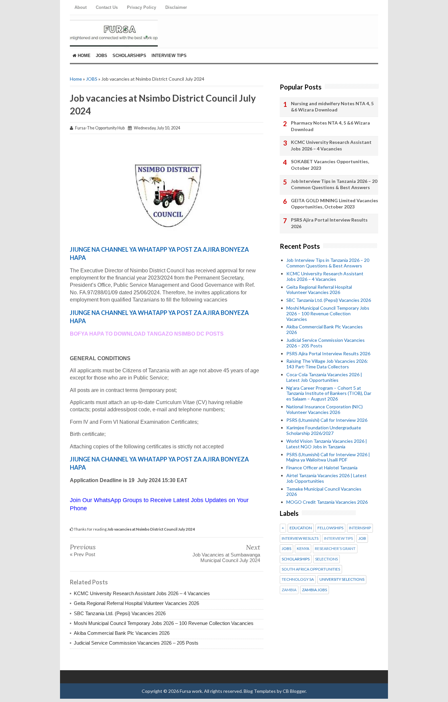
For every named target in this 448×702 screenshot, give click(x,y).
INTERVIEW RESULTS (300, 538)
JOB (362, 538)
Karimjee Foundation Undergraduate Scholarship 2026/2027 (323, 430)
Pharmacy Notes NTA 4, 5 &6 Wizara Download (330, 126)
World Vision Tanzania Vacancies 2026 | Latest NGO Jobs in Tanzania (326, 443)
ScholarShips (129, 55)
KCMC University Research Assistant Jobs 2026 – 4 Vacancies (142, 593)
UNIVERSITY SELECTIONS (341, 579)
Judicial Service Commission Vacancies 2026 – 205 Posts (136, 643)
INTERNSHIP (360, 528)
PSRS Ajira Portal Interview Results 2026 (329, 223)
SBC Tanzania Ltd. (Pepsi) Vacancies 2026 (120, 613)
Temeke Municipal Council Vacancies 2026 (323, 491)
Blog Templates (260, 691)
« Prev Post (82, 554)
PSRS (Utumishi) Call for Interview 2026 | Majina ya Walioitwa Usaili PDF (328, 457)
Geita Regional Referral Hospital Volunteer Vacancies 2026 (136, 603)
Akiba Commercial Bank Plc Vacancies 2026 (122, 633)
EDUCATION (301, 528)
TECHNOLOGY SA (298, 579)
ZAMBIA (289, 590)
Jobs (101, 55)
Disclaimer (176, 7)
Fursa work (191, 691)
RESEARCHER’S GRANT (335, 548)
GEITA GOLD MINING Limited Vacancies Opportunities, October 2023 (334, 204)
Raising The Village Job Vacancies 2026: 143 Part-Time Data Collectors (327, 363)
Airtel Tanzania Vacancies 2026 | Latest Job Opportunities (326, 478)
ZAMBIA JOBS (314, 590)
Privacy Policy (141, 7)
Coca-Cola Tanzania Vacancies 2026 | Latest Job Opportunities (324, 377)
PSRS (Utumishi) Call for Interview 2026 (326, 420)
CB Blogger (294, 691)
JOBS (91, 79)
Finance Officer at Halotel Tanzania (321, 467)
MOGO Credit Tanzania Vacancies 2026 (327, 502)
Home (83, 55)
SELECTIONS (326, 559)
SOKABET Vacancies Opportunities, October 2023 (330, 165)
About (80, 7)
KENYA (303, 548)
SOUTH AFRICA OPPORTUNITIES (311, 569)
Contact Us (107, 7)
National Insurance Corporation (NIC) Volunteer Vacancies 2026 (324, 409)
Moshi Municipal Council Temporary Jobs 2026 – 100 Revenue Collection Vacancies (164, 623)
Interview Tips (169, 55)
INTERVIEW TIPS (338, 538)
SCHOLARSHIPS (296, 559)
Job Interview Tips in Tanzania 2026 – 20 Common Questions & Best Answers (334, 184)
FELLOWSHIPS (330, 528)
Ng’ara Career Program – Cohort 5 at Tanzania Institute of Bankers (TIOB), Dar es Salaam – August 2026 (328, 393)
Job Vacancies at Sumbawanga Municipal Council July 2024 (226, 557)
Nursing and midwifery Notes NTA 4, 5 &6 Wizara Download (332, 107)
